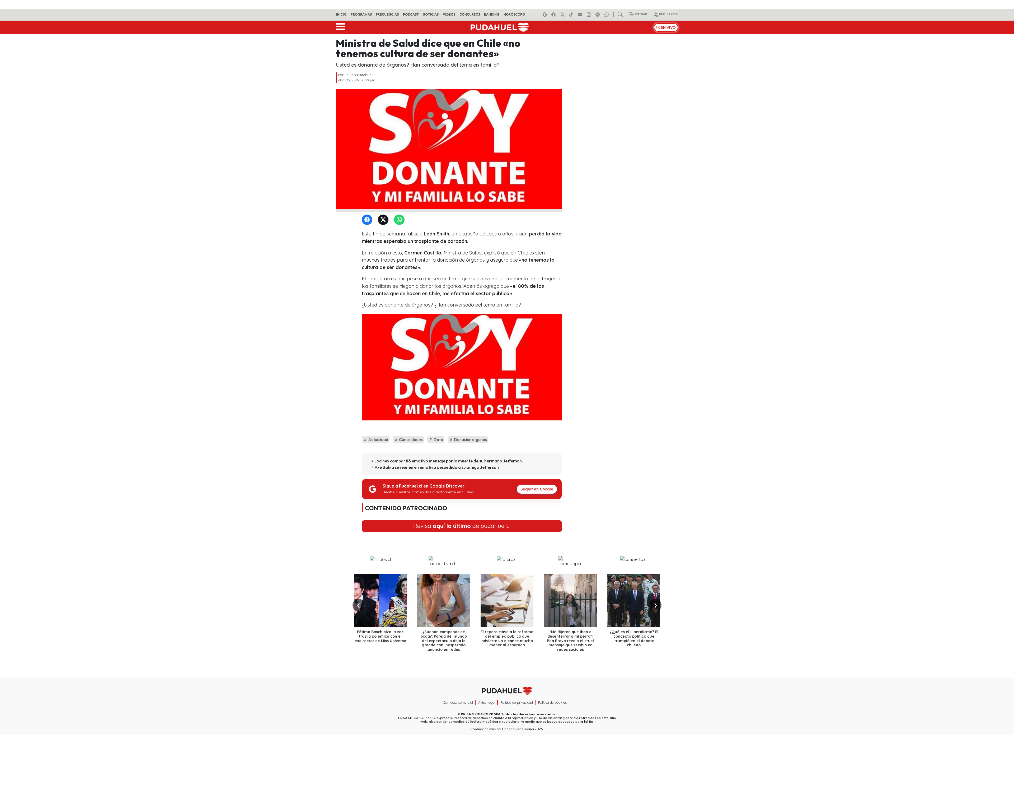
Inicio (341, 14)
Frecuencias (387, 14)
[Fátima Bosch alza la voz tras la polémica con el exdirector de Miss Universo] (380, 600)
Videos (449, 14)
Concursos (469, 14)
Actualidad (377, 439)
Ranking (491, 14)
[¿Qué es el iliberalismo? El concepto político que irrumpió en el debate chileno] (633, 600)
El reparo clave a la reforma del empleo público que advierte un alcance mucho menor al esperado (507, 638)
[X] (563, 14)
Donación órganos (470, 439)
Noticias (431, 14)
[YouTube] (581, 14)
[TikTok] (572, 14)
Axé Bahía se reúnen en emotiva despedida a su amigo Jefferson (436, 467)
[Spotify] (598, 14)
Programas (361, 14)
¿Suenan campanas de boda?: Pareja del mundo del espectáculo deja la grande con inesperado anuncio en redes (443, 640)
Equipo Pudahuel (358, 75)
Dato (438, 439)
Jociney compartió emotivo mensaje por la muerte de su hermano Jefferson (448, 460)
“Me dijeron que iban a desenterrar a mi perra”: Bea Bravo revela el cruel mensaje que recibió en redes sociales (570, 640)
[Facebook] (554, 14)
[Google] (545, 14)
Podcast (411, 14)
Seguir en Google (536, 489)
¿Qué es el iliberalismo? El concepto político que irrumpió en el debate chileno (633, 638)
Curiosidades (410, 439)
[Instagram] (590, 14)
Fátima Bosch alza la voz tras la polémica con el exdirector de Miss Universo (380, 636)
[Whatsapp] (607, 14)
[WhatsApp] (400, 220)
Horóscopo (514, 14)
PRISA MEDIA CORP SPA (480, 714)
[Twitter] (384, 220)
